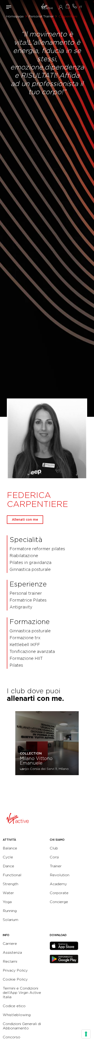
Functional (12, 875)
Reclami (10, 961)
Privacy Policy (15, 970)
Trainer (56, 866)
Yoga (7, 902)
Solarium (10, 920)
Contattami (74, 6)
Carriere (10, 943)
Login (61, 7)
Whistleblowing (17, 1015)
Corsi (54, 857)
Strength (10, 884)
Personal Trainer (41, 16)
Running (10, 911)
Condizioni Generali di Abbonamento (22, 1026)
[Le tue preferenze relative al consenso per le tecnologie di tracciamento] (86, 1034)
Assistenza (12, 952)
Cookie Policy (15, 979)
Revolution (59, 875)
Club (54, 848)
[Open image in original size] (47, 7)
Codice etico (14, 1006)
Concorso (11, 1037)
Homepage (15, 16)
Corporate (59, 893)
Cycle (8, 857)
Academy (58, 884)
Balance (10, 848)
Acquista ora (67, 6)
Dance (8, 866)
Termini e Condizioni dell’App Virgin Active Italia (22, 992)
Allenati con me (25, 519)
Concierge (59, 902)
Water (8, 893)
